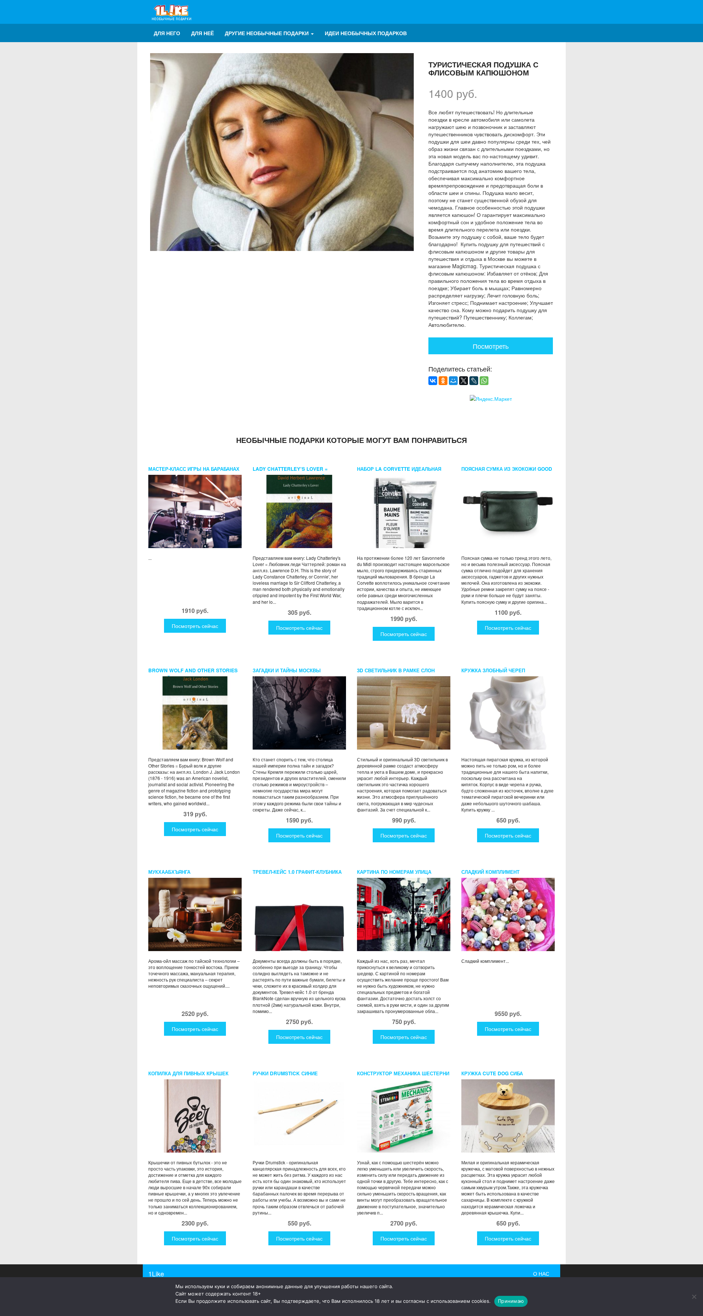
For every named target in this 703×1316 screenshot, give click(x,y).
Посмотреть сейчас (195, 625)
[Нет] (694, 1296)
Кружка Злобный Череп (493, 670)
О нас (541, 1273)
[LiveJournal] (473, 380)
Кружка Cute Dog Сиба (492, 1073)
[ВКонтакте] (432, 380)
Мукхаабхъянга (169, 871)
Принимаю (511, 1301)
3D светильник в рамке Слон (396, 670)
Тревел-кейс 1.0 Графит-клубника (297, 871)
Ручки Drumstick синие (285, 1073)
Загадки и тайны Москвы (287, 670)
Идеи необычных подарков (366, 33)
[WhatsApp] (484, 380)
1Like (156, 1273)
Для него (167, 33)
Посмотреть (491, 346)
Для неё (202, 33)
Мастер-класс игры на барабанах (193, 468)
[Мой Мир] (453, 380)
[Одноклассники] (443, 380)
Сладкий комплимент (490, 871)
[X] (463, 380)
